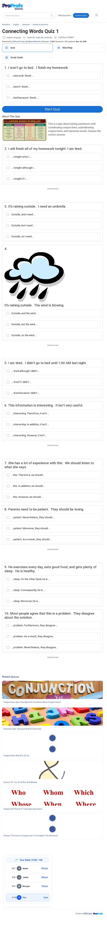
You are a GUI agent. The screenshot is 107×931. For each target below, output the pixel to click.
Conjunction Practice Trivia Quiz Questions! (22, 809)
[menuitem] (64, 16)
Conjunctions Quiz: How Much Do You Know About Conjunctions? (32, 702)
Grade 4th (31, 37)
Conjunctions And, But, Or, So (16, 755)
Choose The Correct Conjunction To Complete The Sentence (30, 836)
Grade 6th (48, 37)
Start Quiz (52, 109)
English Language (14, 37)
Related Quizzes (10, 677)
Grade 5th (39, 37)
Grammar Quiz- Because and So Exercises (22, 729)
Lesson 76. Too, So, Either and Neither (20, 782)
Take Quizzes (64, 15)
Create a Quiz (81, 15)
